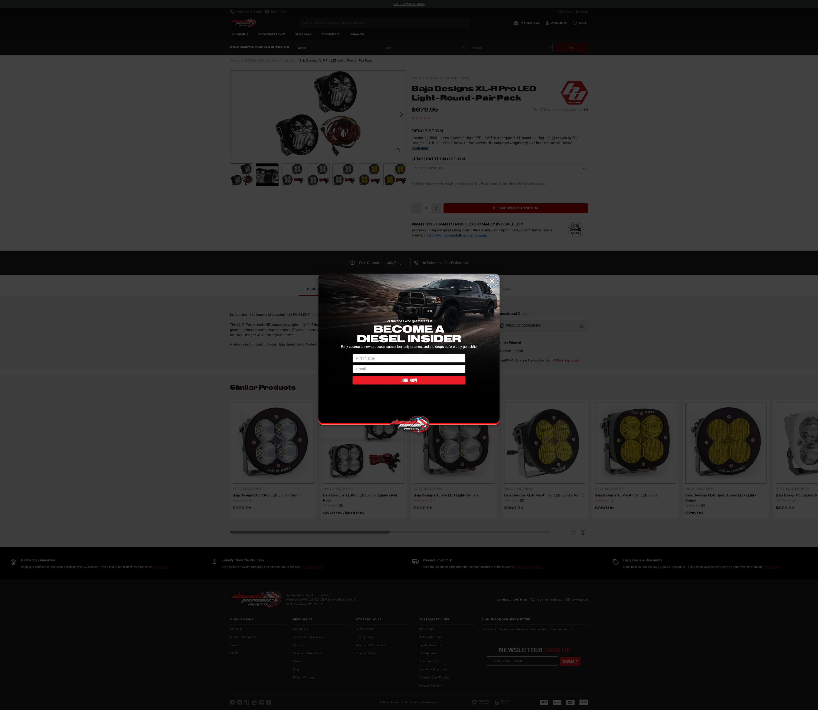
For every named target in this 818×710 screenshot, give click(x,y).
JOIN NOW (409, 380)
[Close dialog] (492, 281)
